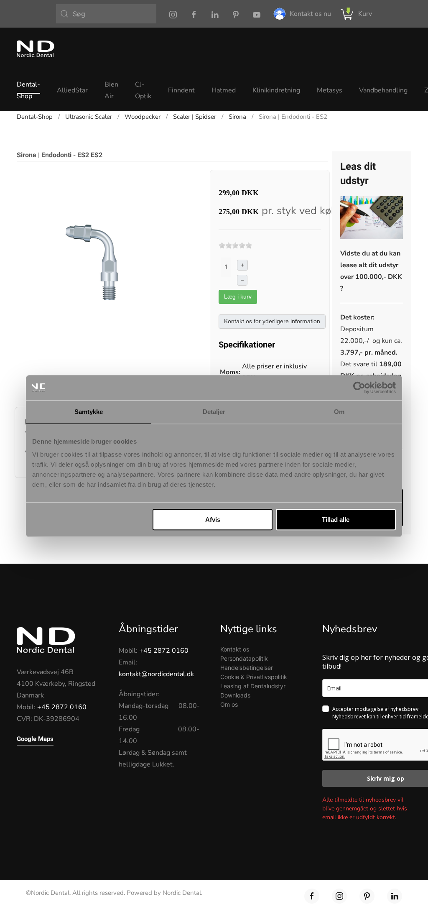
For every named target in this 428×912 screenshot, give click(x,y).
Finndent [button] (181, 90)
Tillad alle (335, 519)
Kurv (365, 13)
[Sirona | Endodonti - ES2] (106, 258)
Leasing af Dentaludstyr (252, 686)
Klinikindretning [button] (276, 90)
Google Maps (35, 738)
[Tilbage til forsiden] (35, 48)
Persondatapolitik (244, 658)
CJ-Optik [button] (143, 90)
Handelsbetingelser (246, 667)
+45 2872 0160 (62, 707)
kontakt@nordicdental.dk (156, 674)
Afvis (212, 519)
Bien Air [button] (111, 90)
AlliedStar (72, 90)
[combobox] (106, 13)
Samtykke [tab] (88, 411)
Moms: (230, 372)
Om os (229, 704)
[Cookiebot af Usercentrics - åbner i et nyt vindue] (359, 387)
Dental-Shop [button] (28, 90)
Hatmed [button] (223, 90)
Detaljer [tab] (214, 411)
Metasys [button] (329, 90)
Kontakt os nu (310, 13)
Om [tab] (339, 411)
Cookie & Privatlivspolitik (253, 676)
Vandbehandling (383, 90)
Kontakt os (234, 649)
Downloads (235, 695)
